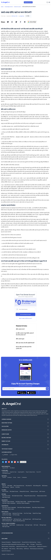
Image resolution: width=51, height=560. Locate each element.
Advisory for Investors (42, 546)
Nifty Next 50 (29, 485)
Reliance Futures (34, 491)
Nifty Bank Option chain (17, 495)
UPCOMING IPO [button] (5, 444)
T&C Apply (32, 544)
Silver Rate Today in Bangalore (24, 507)
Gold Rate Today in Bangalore (23, 503)
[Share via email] (24, 21)
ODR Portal (26, 548)
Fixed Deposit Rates (6, 473)
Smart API (38, 471)
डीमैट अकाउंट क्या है (20, 329)
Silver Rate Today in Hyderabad (9, 507)
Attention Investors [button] (7, 533)
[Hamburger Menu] (49, 2)
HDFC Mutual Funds (36, 519)
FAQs (28, 544)
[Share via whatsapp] (12, 21)
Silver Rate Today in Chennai (38, 507)
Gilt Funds (36, 525)
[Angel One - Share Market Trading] (5, 2)
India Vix (12, 487)
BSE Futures (42, 491)
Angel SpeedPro (21, 471)
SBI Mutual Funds (17, 519)
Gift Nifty (18, 487)
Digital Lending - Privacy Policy (8, 546)
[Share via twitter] (16, 21)
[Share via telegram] (7, 21)
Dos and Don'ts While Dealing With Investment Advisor (13, 544)
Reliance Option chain (42, 495)
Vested (18, 477)
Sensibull (4, 477)
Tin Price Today (16, 514)
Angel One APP (5, 471)
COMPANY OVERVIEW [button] (6, 419)
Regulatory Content (16, 542)
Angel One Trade (13, 471)
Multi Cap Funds (5, 526)
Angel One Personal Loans (21, 546)
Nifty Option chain (6, 495)
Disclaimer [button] (4, 538)
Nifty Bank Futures (14, 491)
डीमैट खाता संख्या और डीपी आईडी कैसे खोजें (25, 342)
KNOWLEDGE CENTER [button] (6, 429)
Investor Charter (32, 546)
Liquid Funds (12, 525)
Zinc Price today (27, 513)
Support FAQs (14, 454)
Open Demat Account (28, 2)
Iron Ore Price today (6, 514)
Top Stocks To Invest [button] (7, 448)
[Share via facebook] (20, 21)
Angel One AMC (5, 467)
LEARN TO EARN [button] (5, 434)
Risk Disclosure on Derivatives (36, 548)
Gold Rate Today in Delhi (21, 501)
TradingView (24, 477)
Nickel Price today (37, 513)
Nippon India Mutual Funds (19, 520)
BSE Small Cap (5, 487)
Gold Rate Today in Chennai (33, 501)
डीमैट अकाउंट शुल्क (20, 339)
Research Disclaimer (6, 542)
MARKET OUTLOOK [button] (6, 441)
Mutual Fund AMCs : (7, 517)
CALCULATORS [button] (5, 426)
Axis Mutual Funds (27, 519)
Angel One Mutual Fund (7, 519)
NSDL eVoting (20, 548)
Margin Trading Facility (30, 471)
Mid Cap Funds (43, 525)
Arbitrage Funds (28, 525)
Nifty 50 (4, 485)
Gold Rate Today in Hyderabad (8, 503)
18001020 (6, 454)
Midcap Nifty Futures (24, 491)
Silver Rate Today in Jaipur (8, 509)
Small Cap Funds (20, 525)
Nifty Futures (5, 491)
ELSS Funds (5, 525)
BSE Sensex (44, 485)
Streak (14, 477)
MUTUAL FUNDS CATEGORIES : (9, 523)
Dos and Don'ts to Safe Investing (29, 542)
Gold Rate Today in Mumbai (8, 501)
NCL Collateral (5, 548)
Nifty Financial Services (19, 485)
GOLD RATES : (5, 500)
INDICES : (4, 484)
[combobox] (28, 16)
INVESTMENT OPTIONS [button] (7, 422)
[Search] (47, 2)
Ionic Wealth (12, 467)
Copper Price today (6, 513)
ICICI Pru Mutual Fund (7, 520)
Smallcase (9, 477)
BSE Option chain (6, 497)
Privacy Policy (39, 544)
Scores (39, 542)
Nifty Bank (9, 485)
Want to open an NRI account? (25, 318)
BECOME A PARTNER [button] (6, 437)
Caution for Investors (6, 550)
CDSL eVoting (12, 548)
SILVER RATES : (5, 505)
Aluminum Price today (17, 513)
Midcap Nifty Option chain (30, 495)
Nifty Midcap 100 (37, 485)
